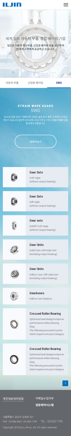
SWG (59, 82)
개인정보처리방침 (13, 399)
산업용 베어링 (35, 82)
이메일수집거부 (45, 398)
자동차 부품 (12, 82)
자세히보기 (36, 141)
